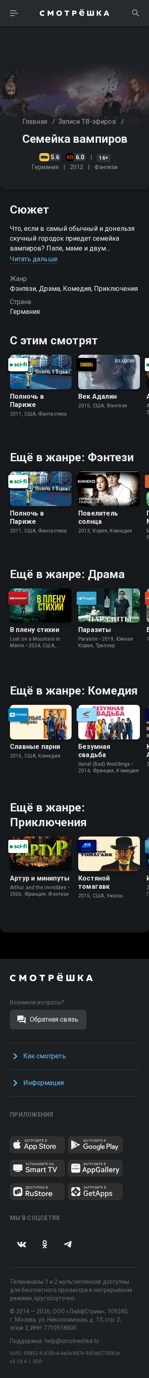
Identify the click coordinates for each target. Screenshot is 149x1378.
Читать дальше (34, 259)
